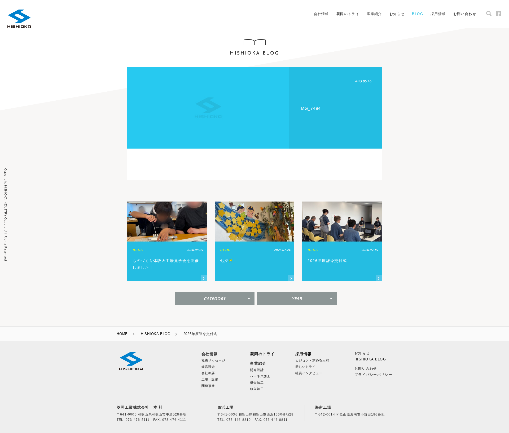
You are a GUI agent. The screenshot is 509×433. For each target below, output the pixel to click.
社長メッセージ (213, 360)
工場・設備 (209, 379)
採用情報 (303, 354)
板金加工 (257, 383)
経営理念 (208, 367)
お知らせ (397, 14)
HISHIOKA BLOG (155, 334)
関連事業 (208, 386)
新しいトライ (305, 367)
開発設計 (257, 370)
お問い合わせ (464, 14)
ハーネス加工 (260, 376)
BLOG (417, 14)
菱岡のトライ (347, 14)
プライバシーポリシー (373, 375)
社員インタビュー (308, 373)
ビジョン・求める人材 (312, 360)
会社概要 (208, 373)
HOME (122, 334)
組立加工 (257, 389)
